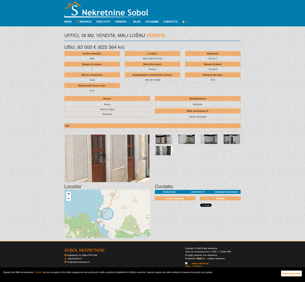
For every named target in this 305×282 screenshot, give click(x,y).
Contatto (170, 21)
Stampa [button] (220, 198)
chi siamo (152, 21)
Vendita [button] (121, 21)
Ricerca (85, 21)
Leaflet (137, 237)
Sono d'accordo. (291, 273)
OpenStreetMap (145, 237)
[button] (184, 22)
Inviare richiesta (175, 198)
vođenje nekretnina (216, 258)
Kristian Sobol (169, 191)
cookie (38, 272)
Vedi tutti (103, 21)
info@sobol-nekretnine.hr (226, 191)
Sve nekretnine (210, 255)
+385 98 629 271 (197, 191)
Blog (137, 21)
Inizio (68, 21)
